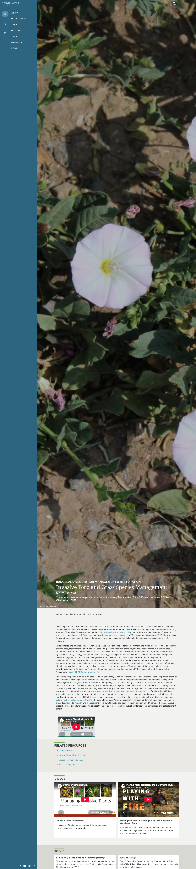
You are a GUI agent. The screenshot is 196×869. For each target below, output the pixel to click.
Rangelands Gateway (10, 4)
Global (14, 48)
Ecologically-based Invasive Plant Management (79, 858)
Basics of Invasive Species (71, 760)
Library (14, 13)
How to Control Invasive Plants (73, 755)
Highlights (16, 42)
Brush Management (68, 764)
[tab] (5, 14)
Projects (15, 30)
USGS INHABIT (126, 858)
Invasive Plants (66, 750)
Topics (14, 24)
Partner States (19, 19)
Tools (14, 36)
